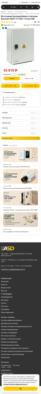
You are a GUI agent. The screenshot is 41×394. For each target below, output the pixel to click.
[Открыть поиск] (21, 7)
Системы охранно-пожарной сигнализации (17, 351)
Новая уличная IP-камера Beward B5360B (17, 188)
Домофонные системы (9, 323)
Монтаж (4, 291)
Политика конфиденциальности (13, 269)
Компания (5, 281)
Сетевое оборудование (9, 330)
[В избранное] (38, 22)
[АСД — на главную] (7, 248)
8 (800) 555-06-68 (35, 2)
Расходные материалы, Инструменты (15, 348)
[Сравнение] (32, 7)
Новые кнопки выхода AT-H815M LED (16, 167)
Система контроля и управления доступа (16, 326)
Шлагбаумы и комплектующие (12, 354)
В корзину (11, 78)
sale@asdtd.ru (24, 2)
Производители (6, 297)
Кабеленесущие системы (10, 345)
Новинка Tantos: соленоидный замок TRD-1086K (20, 210)
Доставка (4, 300)
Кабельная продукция (9, 342)
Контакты (4, 306)
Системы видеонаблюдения (11, 320)
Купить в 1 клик (29, 78)
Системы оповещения (9, 333)
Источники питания (8, 336)
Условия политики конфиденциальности (15, 384)
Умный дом (5, 357)
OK (21, 389)
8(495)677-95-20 (7, 373)
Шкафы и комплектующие (11, 339)
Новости (4, 285)
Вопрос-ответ (6, 288)
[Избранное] (27, 7)
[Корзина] (38, 7)
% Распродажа (6, 294)
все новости (13, 145)
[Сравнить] (35, 22)
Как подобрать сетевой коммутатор (15, 232)
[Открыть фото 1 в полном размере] (20, 46)
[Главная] (3, 7)
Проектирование (7, 312)
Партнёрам (5, 309)
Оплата (3, 303)
